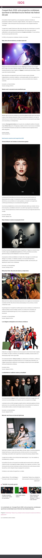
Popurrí (21, 70)
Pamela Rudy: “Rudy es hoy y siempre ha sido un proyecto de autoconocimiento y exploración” (31, 479)
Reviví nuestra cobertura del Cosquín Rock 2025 (13, 138)
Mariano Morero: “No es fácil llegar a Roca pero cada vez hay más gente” (10, 478)
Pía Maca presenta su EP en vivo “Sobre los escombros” (7, 497)
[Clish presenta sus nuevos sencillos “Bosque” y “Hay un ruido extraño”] (35, 487)
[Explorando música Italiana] (21, 487)
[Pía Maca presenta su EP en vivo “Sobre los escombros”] (7, 487)
